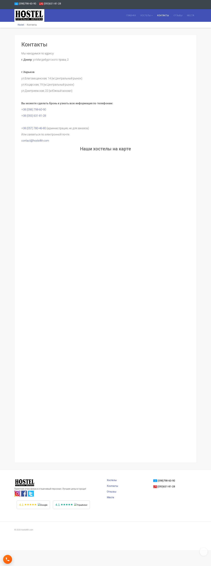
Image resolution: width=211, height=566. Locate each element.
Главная (131, 15)
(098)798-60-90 (27, 3)
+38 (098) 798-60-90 (33, 109)
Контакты (163, 15)
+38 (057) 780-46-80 (33, 128)
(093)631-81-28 (52, 3)
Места (190, 15)
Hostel (21, 25)
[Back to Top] (204, 552)
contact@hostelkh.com (35, 140)
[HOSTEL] (28, 15)
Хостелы (145, 15)
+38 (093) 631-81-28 (33, 115)
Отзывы (177, 15)
